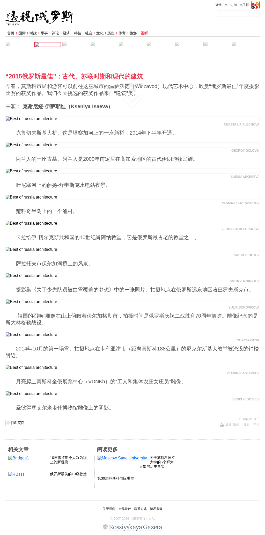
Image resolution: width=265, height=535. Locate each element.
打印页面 (17, 423)
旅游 (133, 33)
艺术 (256, 425)
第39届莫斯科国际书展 (115, 478)
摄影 (246, 425)
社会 (88, 33)
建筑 (236, 425)
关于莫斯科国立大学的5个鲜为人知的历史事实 (157, 462)
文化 (100, 33)
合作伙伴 (125, 509)
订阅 (234, 5)
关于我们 (109, 509)
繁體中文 (221, 5)
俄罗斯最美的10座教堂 (68, 474)
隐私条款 (156, 509)
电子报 (244, 5)
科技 (77, 33)
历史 (111, 33)
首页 (10, 33)
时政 (33, 33)
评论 (55, 33)
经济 (66, 33)
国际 (22, 33)
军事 (44, 33)
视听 (144, 33)
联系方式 (140, 509)
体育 (122, 33)
